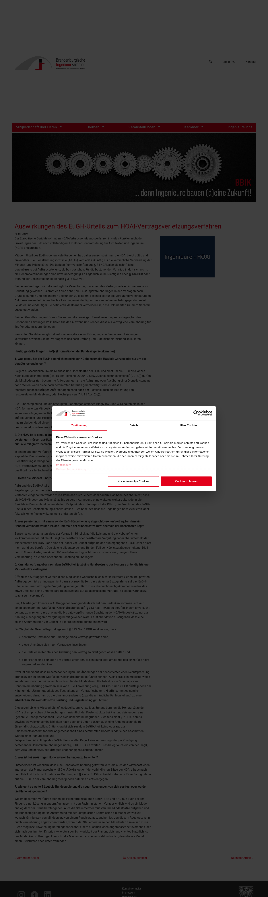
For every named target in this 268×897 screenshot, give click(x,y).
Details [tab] (134, 425)
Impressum (63, 464)
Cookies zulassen (186, 481)
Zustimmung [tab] (79, 425)
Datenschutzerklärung (71, 469)
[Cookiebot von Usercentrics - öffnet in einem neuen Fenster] (196, 413)
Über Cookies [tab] (188, 425)
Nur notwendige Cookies (133, 481)
